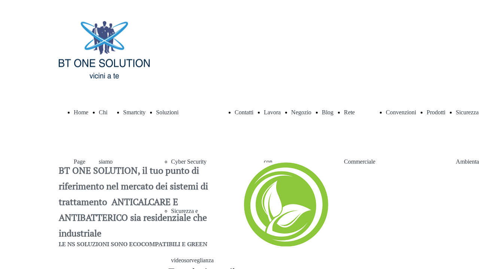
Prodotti (436, 112)
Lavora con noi (272, 161)
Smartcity (134, 112)
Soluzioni (167, 112)
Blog (327, 112)
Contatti (244, 112)
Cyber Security (189, 161)
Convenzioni (401, 112)
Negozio (301, 112)
